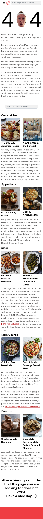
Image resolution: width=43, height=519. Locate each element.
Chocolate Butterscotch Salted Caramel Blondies (31, 443)
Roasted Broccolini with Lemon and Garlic (31, 280)
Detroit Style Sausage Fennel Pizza (31, 365)
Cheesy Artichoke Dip (30, 213)
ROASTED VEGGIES (10, 324)
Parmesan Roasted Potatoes (6, 278)
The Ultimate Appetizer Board (10, 144)
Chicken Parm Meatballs (8, 364)
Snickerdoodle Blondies (9, 440)
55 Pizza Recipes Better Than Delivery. (22, 406)
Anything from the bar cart (31, 144)
